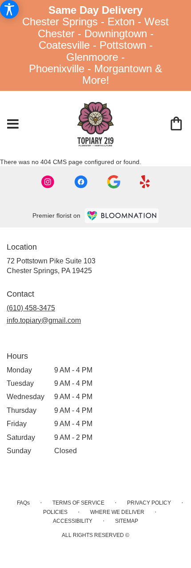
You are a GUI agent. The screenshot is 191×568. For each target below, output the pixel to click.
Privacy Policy (149, 503)
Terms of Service (78, 503)
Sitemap (126, 521)
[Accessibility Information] (9, 9)
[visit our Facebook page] (80, 181)
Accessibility (72, 521)
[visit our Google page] (113, 181)
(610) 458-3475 (31, 308)
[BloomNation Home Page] (122, 215)
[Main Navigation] (13, 124)
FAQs (23, 503)
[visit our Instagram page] (48, 181)
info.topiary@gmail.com (44, 320)
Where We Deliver (117, 512)
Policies (55, 512)
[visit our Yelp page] (145, 181)
